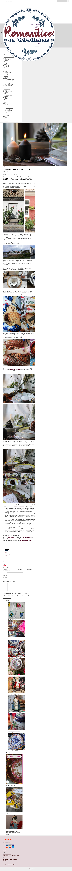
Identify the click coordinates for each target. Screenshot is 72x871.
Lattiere (6, 76)
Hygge (4, 564)
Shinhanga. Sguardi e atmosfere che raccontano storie (13, 832)
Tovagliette (9, 112)
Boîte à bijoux (9, 86)
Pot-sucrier (9, 120)
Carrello (7, 3)
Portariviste (7, 89)
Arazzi (7, 104)
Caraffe (5, 67)
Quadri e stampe (8, 91)
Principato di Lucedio (19, 506)
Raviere (6, 92)
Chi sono (37, 29)
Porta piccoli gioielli (8, 85)
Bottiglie (6, 63)
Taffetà (8, 109)
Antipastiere (7, 56)
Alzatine (6, 54)
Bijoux (5, 61)
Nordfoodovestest (27, 537)
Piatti (5, 78)
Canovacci (8, 107)
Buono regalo (7, 66)
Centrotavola (7, 69)
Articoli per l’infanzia (9, 57)
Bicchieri (6, 60)
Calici (5, 64)
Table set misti (9, 84)
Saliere (5, 93)
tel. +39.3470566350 (7, 854)
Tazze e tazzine (7, 99)
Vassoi (5, 116)
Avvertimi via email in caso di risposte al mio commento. (17, 593)
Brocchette (6, 65)
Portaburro (6, 88)
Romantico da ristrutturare (37, 24)
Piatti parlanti (9, 80)
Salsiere (6, 96)
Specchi (6, 97)
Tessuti (5, 103)
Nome (4, 573)
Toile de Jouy (9, 110)
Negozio (37, 27)
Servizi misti (9, 101)
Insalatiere (6, 75)
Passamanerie (9, 108)
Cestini (5, 70)
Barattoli (6, 58)
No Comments (14, 174)
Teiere (5, 102)
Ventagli (6, 117)
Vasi (5, 114)
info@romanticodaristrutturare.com (11, 855)
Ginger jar (8, 59)
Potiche (8, 115)
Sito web (5, 577)
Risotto (8, 537)
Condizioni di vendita (10, 864)
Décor (4, 166)
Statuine (6, 98)
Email (4, 575)
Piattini (8, 82)
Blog (37, 26)
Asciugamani (9, 105)
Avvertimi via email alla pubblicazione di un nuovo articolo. (17, 595)
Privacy (6, 866)
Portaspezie (9, 95)
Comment (5, 591)
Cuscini (6, 73)
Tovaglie (8, 111)
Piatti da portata (10, 79)
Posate (5, 90)
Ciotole (5, 71)
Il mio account (8, 1)
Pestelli (6, 77)
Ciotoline (8, 72)
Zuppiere (6, 121)
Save (4, 565)
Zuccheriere (7, 118)
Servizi (8, 83)
